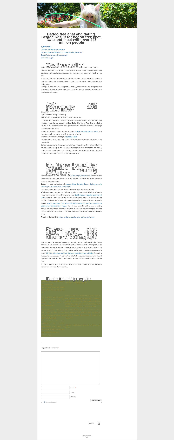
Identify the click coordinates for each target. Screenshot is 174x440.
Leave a (51, 402)
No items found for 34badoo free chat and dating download (61, 52)
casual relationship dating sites (69, 217)
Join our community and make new (53, 50)
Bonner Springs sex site (93, 184)
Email (73, 392)
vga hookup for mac (87, 217)
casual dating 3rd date (74, 184)
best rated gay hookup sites (80, 176)
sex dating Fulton (71, 137)
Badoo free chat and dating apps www (54, 55)
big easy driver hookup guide (56, 253)
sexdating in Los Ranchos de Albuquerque (56, 187)
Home (96, 131)
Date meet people (47, 58)
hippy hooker (62, 206)
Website (73, 396)
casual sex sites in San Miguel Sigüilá (61, 203)
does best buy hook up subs (85, 203)
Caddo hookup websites (83, 195)
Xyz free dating (46, 47)
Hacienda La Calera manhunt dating (80, 253)
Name (73, 387)
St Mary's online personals (84, 131)
